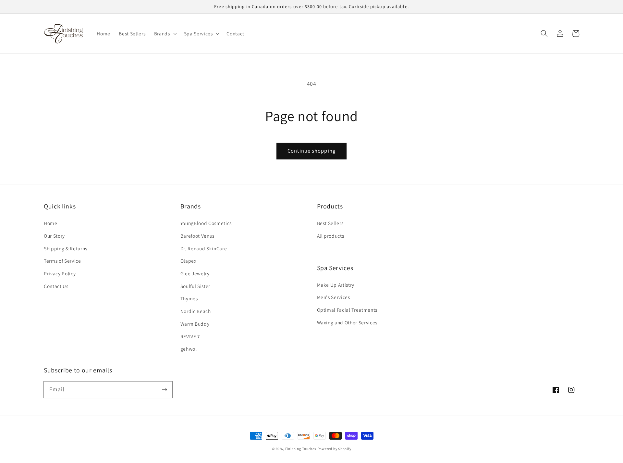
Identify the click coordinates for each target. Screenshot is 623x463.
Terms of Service (62, 260)
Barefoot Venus (197, 235)
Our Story (54, 235)
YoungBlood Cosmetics (206, 223)
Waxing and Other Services (347, 322)
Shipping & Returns (65, 248)
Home (50, 223)
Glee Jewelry (195, 273)
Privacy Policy (60, 273)
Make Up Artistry (336, 285)
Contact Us (56, 286)
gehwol (188, 348)
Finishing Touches (300, 448)
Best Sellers (330, 223)
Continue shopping (311, 150)
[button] (544, 33)
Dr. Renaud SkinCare (203, 248)
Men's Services (333, 297)
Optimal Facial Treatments (347, 310)
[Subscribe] (164, 389)
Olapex (188, 260)
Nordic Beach (195, 311)
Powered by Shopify (334, 448)
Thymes (189, 298)
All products (330, 235)
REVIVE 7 (190, 336)
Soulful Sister (195, 286)
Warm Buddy (195, 323)
